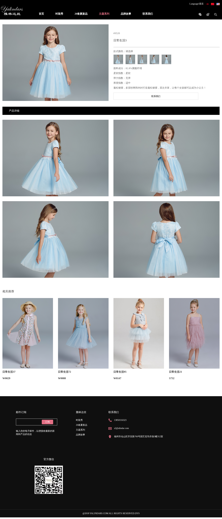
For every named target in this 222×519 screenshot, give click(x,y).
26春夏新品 (81, 13)
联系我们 (148, 13)
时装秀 (59, 13)
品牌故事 (126, 13)
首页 (41, 13)
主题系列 (104, 13)
